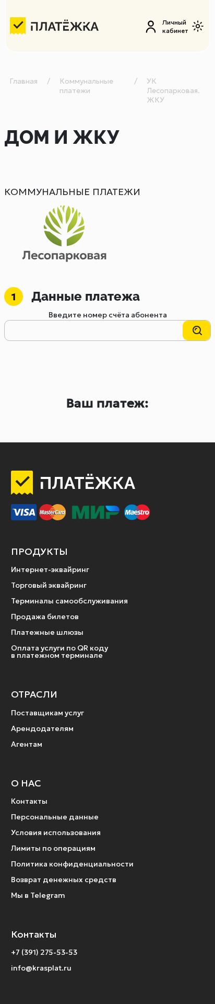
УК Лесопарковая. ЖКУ (173, 90)
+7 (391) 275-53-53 (44, 952)
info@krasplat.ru (41, 968)
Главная (23, 81)
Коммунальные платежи (86, 85)
